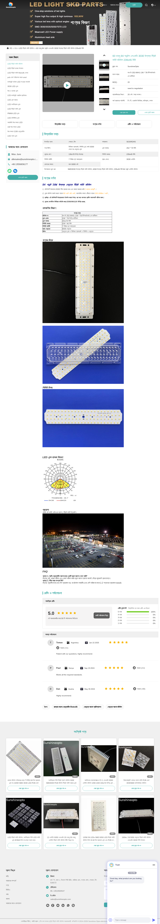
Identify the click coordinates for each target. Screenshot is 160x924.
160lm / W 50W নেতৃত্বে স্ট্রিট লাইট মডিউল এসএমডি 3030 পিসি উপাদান (136, 838)
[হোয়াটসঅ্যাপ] (9, 171)
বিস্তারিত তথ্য (60, 124)
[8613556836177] (68, 906)
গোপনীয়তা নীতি (25, 921)
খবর (7, 894)
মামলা (8, 899)
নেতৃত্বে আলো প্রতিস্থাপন (92, 707)
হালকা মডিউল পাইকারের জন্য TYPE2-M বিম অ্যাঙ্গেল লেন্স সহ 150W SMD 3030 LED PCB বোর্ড (24, 781)
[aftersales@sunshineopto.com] (73, 906)
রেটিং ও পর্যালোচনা (134, 124)
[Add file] (110, 920)
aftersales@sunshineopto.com (25, 159)
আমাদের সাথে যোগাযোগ (116, 5)
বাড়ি (70, 5)
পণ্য (89, 5)
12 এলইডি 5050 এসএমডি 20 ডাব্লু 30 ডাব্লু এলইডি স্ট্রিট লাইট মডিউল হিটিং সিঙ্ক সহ (61, 838)
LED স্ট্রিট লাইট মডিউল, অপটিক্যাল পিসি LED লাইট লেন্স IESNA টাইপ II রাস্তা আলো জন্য (24, 838)
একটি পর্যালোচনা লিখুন (101, 615)
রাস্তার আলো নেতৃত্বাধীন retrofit (65, 707)
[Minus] (153, 864)
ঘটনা (103, 5)
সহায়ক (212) (141, 668)
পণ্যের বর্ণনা (97, 124)
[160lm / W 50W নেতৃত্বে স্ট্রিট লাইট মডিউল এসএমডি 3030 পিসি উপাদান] (136, 815)
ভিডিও (97, 5)
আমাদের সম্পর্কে (79, 5)
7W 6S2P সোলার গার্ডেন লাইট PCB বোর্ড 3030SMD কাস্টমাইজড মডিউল (136, 781)
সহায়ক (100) (141, 689)
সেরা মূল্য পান (124, 112)
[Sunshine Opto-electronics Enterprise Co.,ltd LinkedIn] (63, 906)
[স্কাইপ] (15, 171)
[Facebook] (52, 906)
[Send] (154, 920)
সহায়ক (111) (64, 648)
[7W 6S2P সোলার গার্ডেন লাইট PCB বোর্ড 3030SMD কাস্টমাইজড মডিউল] (136, 758)
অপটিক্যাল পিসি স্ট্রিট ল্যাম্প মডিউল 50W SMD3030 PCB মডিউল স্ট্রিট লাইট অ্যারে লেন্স (61, 781)
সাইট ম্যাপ (35, 921)
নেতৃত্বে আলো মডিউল (115, 707)
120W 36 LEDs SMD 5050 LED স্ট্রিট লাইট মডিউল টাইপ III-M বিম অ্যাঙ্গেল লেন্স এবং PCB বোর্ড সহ (99, 838)
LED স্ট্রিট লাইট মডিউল (26, 48)
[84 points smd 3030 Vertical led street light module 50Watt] (68, 83)
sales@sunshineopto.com (60, 899)
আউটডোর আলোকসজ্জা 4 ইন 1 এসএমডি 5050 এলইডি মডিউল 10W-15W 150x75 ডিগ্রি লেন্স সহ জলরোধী (99, 781)
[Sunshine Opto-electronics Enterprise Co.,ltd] (11, 5)
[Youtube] (58, 906)
